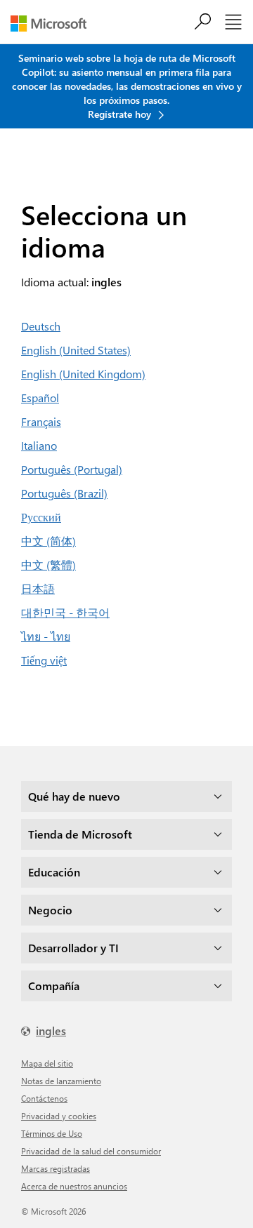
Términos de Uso (51, 1133)
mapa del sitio (47, 1063)
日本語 (38, 588)
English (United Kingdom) (83, 373)
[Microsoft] (54, 24)
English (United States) (76, 349)
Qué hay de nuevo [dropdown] (74, 796)
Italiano (39, 445)
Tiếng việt (44, 660)
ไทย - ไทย (45, 636)
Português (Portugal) (71, 469)
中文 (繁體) (48, 564)
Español (40, 397)
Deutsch (40, 326)
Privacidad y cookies (58, 1115)
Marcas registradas (55, 1168)
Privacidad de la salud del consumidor (91, 1150)
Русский (41, 516)
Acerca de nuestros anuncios (74, 1186)
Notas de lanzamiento (61, 1080)
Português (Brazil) (64, 493)
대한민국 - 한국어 (65, 612)
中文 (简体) (48, 540)
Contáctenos (44, 1098)
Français (41, 421)
